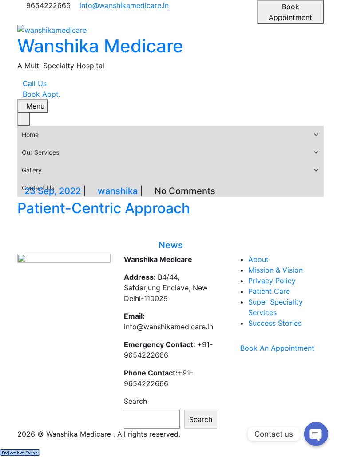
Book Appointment (290, 12)
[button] (316, 135)
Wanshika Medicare (100, 46)
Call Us (35, 83)
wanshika (118, 191)
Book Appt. (41, 94)
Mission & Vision (275, 270)
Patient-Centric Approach (103, 208)
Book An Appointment (277, 348)
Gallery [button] (32, 170)
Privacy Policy (272, 280)
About (258, 259)
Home (30, 134)
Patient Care (269, 291)
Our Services (40, 152)
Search (135, 401)
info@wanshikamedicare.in (124, 5)
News (171, 245)
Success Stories (274, 323)
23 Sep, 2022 (52, 191)
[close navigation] (23, 119)
